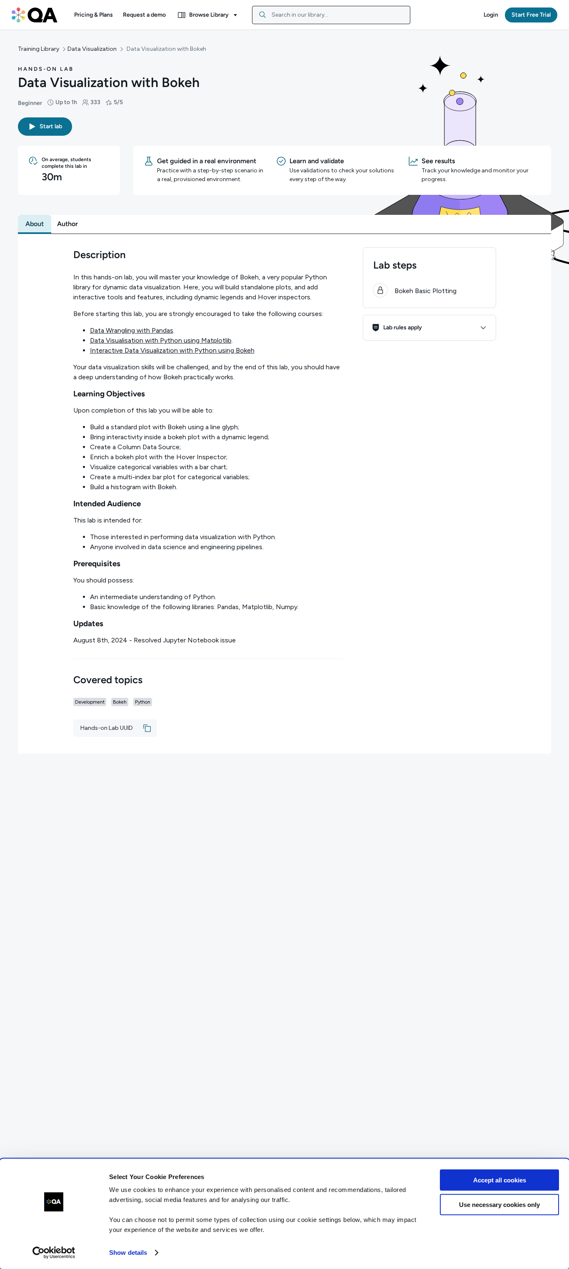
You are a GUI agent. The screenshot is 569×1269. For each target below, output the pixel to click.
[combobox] (331, 15)
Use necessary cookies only (499, 1204)
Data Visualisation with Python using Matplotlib (161, 340)
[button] (93, 14)
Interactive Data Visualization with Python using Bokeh (172, 350)
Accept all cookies (499, 1180)
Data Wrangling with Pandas (131, 330)
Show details (128, 1252)
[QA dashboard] (34, 15)
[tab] (34, 224)
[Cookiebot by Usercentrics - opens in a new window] (53, 1253)
